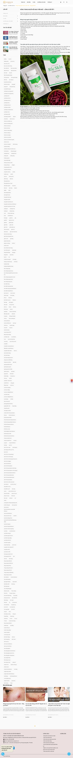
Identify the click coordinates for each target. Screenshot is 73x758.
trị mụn (15, 618)
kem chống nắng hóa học (8, 270)
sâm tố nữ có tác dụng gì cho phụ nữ (10, 458)
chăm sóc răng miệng (8, 130)
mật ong (14, 323)
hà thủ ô (13, 243)
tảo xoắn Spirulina (7, 579)
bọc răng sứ (11, 79)
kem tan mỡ (6, 293)
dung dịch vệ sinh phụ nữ (8, 201)
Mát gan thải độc (12, 316)
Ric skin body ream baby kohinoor (10, 419)
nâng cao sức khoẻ (7, 362)
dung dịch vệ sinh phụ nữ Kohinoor (10, 204)
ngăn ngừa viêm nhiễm (8, 369)
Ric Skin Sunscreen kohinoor (9, 435)
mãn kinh (13, 313)
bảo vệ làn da (6, 68)
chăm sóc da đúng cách (8, 123)
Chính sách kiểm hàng (47, 740)
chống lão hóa (13, 153)
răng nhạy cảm (6, 408)
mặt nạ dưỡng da (12, 318)
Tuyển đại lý (50, 2)
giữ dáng (11, 238)
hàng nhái (6, 254)
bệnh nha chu (6, 70)
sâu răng (13, 488)
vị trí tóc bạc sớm (7, 634)
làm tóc (5, 306)
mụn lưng (5, 341)
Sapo (9, 756)
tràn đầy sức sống (7, 613)
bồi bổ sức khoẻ (7, 84)
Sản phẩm (29, 2)
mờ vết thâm (13, 336)
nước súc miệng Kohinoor (8, 392)
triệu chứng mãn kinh (8, 623)
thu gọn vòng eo (12, 593)
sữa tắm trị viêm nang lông (9, 528)
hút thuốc (15, 261)
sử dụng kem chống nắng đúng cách (10, 502)
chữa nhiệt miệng (7, 160)
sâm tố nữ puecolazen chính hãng (10, 468)
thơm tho (5, 593)
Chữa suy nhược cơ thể (8, 162)
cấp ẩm (14, 116)
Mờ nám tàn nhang (7, 334)
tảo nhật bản (6, 577)
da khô (11, 174)
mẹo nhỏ (5, 327)
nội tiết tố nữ (6, 382)
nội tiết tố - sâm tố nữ (8, 380)
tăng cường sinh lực (7, 565)
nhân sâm (12, 373)
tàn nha (5, 558)
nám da (15, 350)
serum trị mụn (14, 493)
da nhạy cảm (11, 176)
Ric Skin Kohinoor (7, 426)
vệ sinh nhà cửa (7, 627)
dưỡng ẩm (6, 208)
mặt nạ (5, 318)
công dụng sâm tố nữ (8, 167)
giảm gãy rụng (12, 227)
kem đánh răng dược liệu (8, 286)
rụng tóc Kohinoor (12, 442)
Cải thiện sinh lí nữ (7, 100)
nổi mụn (5, 378)
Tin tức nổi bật (7, 27)
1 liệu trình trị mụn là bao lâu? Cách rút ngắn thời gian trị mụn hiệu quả (59, 704)
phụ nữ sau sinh (7, 401)
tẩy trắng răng (6, 586)
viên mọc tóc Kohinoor (8, 643)
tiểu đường (6, 600)
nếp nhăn (14, 362)
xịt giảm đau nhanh (7, 671)
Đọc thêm (5, 717)
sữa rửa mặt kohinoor (8, 513)
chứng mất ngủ (7, 164)
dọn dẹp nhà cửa (7, 194)
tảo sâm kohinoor (14, 577)
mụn (5, 339)
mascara (5, 316)
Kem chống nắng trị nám (8, 279)
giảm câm (11, 224)
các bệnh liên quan (7, 88)
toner (10, 611)
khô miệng (12, 295)
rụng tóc (5, 442)
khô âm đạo (6, 295)
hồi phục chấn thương (8, 261)
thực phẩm (15, 595)
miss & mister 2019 (7, 332)
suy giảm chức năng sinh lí (8, 547)
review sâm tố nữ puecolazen (9, 412)
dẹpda (5, 190)
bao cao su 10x (6, 63)
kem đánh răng (6, 283)
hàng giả (13, 252)
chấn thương (15, 144)
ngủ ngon (13, 371)
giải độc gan (11, 222)
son (15, 498)
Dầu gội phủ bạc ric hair (8, 183)
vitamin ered (6, 666)
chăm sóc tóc (6, 141)
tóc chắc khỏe (6, 604)
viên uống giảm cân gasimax (9, 655)
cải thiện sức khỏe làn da (8, 109)
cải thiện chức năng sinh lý (8, 93)
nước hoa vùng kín (7, 387)
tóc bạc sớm (14, 602)
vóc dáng (15, 669)
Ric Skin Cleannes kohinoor (9, 424)
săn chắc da (6, 484)
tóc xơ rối (13, 609)
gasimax (11, 217)
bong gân (13, 84)
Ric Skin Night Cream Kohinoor (9, 431)
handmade (14, 250)
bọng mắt (6, 86)
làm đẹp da (11, 302)
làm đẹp (5, 302)
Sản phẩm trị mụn (7, 486)
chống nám (6, 155)
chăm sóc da (12, 118)
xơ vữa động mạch (7, 678)
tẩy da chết (15, 581)
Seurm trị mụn (6, 495)
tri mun (11, 618)
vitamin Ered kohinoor (8, 669)
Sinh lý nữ (13, 495)
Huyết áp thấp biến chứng (8, 266)
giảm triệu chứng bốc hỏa (8, 236)
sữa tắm (15, 515)
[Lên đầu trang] (70, 750)
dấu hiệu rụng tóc (7, 185)
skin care (5, 498)
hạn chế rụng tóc (7, 250)
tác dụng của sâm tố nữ (8, 554)
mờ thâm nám (6, 336)
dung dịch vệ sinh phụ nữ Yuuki (9, 206)
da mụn (5, 176)
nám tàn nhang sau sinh (8, 357)
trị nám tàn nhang (12, 620)
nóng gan (12, 382)
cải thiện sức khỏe (7, 107)
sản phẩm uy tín (7, 488)
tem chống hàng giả (7, 588)
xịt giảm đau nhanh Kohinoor (9, 673)
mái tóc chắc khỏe (12, 311)
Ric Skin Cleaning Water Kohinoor (10, 422)
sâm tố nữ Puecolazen (8, 465)
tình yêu (5, 602)
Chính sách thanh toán (47, 737)
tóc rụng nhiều (6, 609)
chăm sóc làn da (7, 128)
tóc (9, 602)
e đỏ (5, 213)
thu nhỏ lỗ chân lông (7, 595)
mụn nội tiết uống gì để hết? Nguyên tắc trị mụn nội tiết (36, 704)
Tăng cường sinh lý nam (8, 567)
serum (5, 491)
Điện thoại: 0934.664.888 (9, 739)
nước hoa (12, 385)
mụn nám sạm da (13, 341)
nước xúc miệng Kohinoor (8, 396)
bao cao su (12, 61)
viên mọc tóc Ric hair (7, 646)
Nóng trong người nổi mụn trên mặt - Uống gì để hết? (37, 9)
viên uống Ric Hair (7, 657)
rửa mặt (14, 440)
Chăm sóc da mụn (7, 125)
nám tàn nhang (7, 355)
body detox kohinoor (7, 82)
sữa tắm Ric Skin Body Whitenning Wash (10, 521)
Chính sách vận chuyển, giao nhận (49, 739)
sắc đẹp (5, 445)
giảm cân (5, 227)
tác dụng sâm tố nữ (7, 556)
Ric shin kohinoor (12, 415)
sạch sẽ (10, 445)
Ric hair (5, 415)
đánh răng (6, 178)
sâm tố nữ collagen (7, 461)
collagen (13, 164)
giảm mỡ (12, 229)
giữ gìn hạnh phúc (7, 240)
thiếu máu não (6, 590)
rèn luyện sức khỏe (7, 410)
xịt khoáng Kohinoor (13, 676)
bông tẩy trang (12, 86)
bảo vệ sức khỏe (14, 68)
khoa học (10, 297)
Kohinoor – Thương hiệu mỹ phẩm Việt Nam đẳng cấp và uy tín (13, 42)
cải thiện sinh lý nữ (7, 105)
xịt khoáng (6, 676)
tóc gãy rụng (13, 604)
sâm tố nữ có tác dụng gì (8, 456)
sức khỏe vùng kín (7, 542)
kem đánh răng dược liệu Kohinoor (10, 288)
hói (9, 257)
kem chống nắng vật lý (8, 281)
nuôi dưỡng (6, 399)
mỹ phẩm (5, 343)
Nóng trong (6, 385)
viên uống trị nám (7, 662)
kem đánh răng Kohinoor (8, 290)
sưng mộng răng (7, 544)
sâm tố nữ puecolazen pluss (9, 477)
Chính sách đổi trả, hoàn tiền (48, 751)
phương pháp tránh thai (8, 403)
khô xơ (5, 297)
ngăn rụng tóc (6, 371)
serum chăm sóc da (12, 491)
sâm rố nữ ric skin (7, 447)
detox (9, 190)
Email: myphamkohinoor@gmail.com (12, 740)
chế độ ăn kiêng (7, 146)
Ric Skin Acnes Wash (7, 417)
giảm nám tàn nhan (13, 231)
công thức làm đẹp (7, 169)
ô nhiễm (11, 399)
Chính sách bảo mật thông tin (48, 742)
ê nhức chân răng (11, 213)
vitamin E (14, 662)
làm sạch (5, 304)
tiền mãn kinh (14, 597)
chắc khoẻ (6, 118)
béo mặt (5, 72)
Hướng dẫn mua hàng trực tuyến (49, 735)
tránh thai (6, 618)
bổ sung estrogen (14, 77)
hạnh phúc (12, 254)
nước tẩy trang (6, 394)
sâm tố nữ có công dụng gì (8, 454)
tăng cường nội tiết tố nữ (8, 563)
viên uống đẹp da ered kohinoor (9, 650)
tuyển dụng (6, 625)
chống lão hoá (6, 153)
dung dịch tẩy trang (7, 197)
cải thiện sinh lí (6, 95)
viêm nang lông (7, 639)
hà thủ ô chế (6, 245)
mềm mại (5, 325)
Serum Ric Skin (6, 493)
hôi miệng (14, 259)
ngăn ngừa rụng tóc (7, 366)
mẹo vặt (10, 327)
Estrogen (5, 217)
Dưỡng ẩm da (12, 208)
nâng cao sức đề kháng (8, 359)
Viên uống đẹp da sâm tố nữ (9, 653)
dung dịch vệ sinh (7, 199)
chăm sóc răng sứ (7, 132)
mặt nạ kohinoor (7, 320)
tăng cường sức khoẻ (8, 574)
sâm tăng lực (14, 447)
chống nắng (12, 155)
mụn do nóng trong (11, 339)
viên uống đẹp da (7, 648)
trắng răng (12, 616)
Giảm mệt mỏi (6, 229)
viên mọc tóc (6, 641)
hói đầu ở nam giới (7, 259)
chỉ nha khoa (6, 151)
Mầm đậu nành (6, 313)
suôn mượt (14, 544)
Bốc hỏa (5, 79)
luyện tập (5, 311)
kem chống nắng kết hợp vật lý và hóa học (10, 274)
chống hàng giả (13, 151)
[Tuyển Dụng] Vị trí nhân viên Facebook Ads (13, 37)
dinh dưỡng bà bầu (7, 192)
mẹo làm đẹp (12, 325)
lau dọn (11, 309)
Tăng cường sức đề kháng (8, 572)
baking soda (6, 61)
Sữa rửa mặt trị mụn (7, 515)
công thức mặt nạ (7, 171)
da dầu (14, 171)
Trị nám (5, 620)
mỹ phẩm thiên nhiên (8, 350)
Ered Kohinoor (10, 215)
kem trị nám (13, 293)
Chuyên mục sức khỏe (41, 2)
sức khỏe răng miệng (8, 537)
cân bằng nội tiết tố (7, 116)
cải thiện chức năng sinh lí (8, 91)
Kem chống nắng (7, 268)
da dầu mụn (6, 174)
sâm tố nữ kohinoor (7, 463)
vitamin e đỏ (6, 664)
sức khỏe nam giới (7, 533)
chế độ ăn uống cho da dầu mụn (9, 148)
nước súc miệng (7, 389)
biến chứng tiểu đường (8, 75)
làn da (10, 306)
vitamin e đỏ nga (14, 664)
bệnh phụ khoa (13, 70)
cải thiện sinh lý (6, 102)
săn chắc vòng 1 (13, 484)
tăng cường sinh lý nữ (8, 570)
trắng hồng (6, 616)
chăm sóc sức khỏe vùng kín (9, 139)
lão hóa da (6, 309)
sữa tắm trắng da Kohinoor (9, 526)
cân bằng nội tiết (7, 114)
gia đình (5, 220)
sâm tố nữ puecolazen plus (9, 475)
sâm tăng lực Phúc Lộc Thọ (9, 449)
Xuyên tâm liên (6, 680)
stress (5, 500)
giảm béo (5, 224)
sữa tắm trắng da (7, 524)
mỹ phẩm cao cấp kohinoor (9, 346)
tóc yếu (5, 611)
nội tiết (10, 378)
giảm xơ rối (6, 238)
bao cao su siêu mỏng (8, 65)
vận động (12, 625)
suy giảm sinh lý (7, 549)
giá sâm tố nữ (11, 220)
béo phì (10, 72)
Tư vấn (34, 2)
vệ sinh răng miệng (7, 630)
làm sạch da (11, 304)
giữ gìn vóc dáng (7, 243)
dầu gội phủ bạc (7, 181)
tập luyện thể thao (7, 581)
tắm (14, 556)
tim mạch (11, 600)
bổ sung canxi (6, 77)
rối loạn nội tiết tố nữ (7, 440)
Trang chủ (23, 2)
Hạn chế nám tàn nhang (8, 247)
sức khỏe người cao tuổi (8, 535)
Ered (5, 215)
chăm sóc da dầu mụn (8, 121)
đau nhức (14, 185)
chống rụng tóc (6, 158)
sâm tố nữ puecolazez (8, 479)
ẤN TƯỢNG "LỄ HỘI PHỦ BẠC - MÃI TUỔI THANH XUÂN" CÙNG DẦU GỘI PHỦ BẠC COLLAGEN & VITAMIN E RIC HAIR (13, 32)
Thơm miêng (13, 590)
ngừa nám (6, 373)
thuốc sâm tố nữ (7, 597)
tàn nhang (11, 558)
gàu (15, 217)
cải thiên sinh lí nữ (7, 98)
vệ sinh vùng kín (7, 632)
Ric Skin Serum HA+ (7, 433)
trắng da (14, 613)
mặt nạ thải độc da (7, 323)
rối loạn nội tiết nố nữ (7, 438)
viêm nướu (14, 639)
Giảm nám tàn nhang (8, 234)
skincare (10, 498)
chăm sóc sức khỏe (7, 137)
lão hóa (14, 306)
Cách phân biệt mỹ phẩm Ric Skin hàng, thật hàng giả (13, 48)
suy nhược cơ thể (7, 551)
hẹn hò (5, 257)
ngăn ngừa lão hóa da (8, 364)
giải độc (5, 222)
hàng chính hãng (7, 252)
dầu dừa (11, 178)
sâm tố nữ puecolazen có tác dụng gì (10, 470)
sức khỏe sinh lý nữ (7, 540)
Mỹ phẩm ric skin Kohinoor (8, 348)
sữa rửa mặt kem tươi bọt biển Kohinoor (9, 510)
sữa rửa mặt (6, 507)
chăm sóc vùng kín (7, 144)
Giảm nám (6, 231)
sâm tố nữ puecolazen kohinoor (9, 472)
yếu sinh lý (13, 680)
